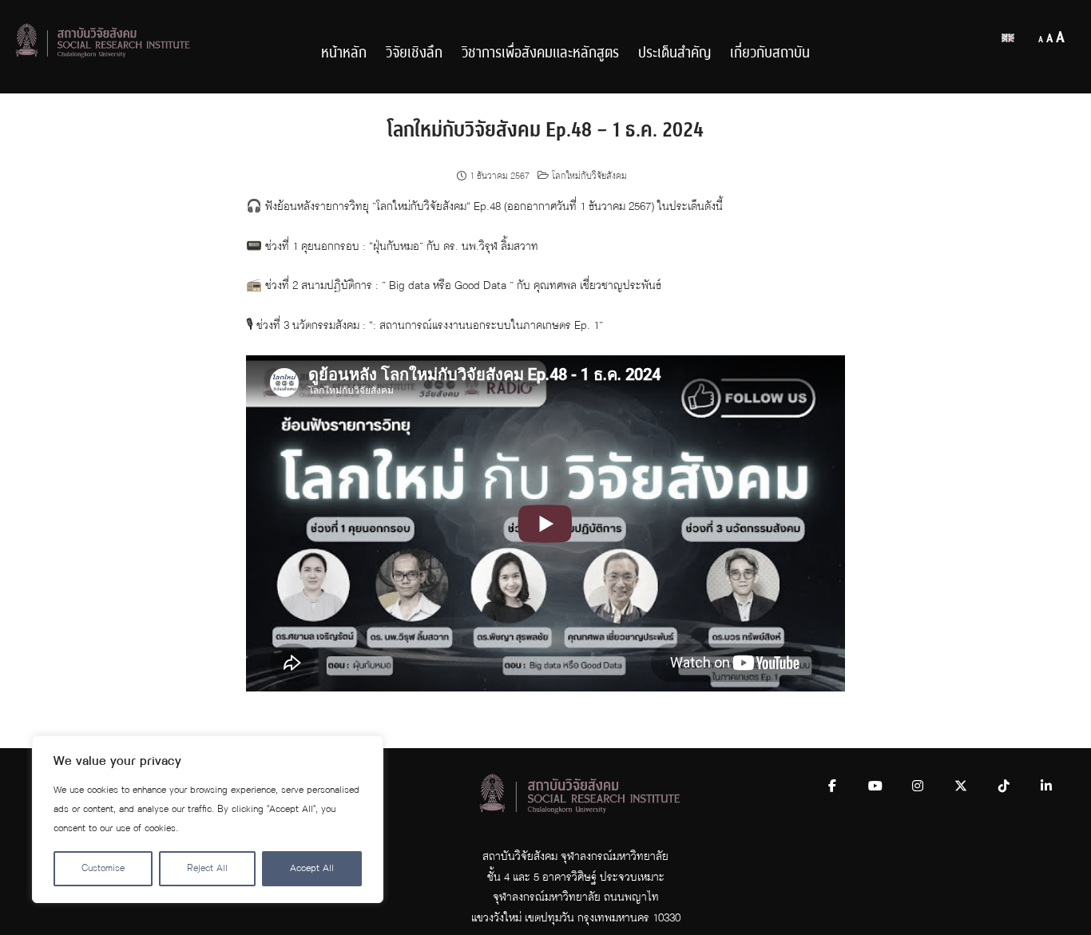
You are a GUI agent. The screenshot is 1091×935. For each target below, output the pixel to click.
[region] (207, 819)
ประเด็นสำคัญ (674, 53)
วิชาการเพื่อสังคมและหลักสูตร (540, 53)
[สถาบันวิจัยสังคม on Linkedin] (1046, 786)
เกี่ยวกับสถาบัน (770, 53)
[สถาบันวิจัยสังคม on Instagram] (918, 786)
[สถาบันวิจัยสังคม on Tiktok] (1004, 786)
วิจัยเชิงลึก (414, 53)
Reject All (207, 868)
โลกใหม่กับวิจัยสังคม (589, 176)
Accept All (312, 868)
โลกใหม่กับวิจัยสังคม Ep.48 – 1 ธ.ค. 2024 (545, 130)
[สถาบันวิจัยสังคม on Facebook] (832, 786)
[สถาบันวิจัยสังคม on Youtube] (875, 786)
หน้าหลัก (344, 53)
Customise (103, 868)
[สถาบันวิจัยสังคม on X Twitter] (961, 786)
